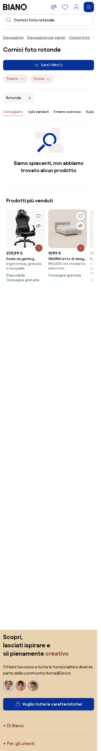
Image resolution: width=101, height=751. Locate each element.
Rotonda (13, 98)
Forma (39, 79)
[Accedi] (76, 7)
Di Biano (15, 725)
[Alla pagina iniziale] (15, 7)
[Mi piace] (38, 216)
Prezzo (12, 79)
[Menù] (89, 7)
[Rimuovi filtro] (29, 98)
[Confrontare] (38, 226)
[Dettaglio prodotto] (38, 248)
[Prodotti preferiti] (65, 7)
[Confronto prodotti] (53, 7)
